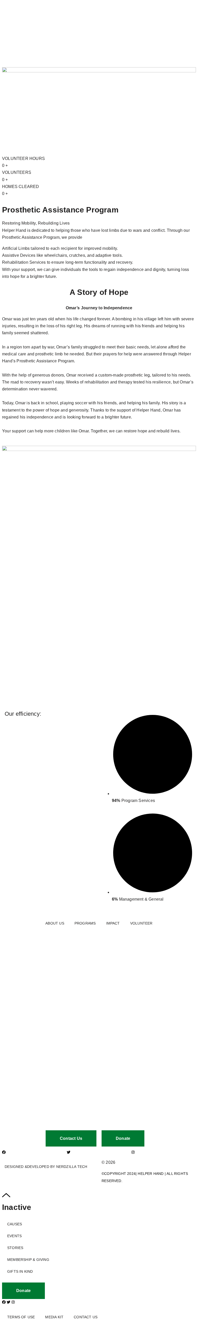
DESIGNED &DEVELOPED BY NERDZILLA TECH (46, 1167)
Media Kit (54, 1317)
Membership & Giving (28, 1260)
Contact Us (85, 1317)
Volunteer (141, 923)
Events (14, 1236)
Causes (14, 1224)
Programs (85, 923)
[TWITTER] (68, 1152)
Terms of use (21, 1317)
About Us (54, 923)
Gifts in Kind (20, 1271)
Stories (15, 1248)
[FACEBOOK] (4, 1152)
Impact (113, 923)
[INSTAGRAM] (133, 1152)
